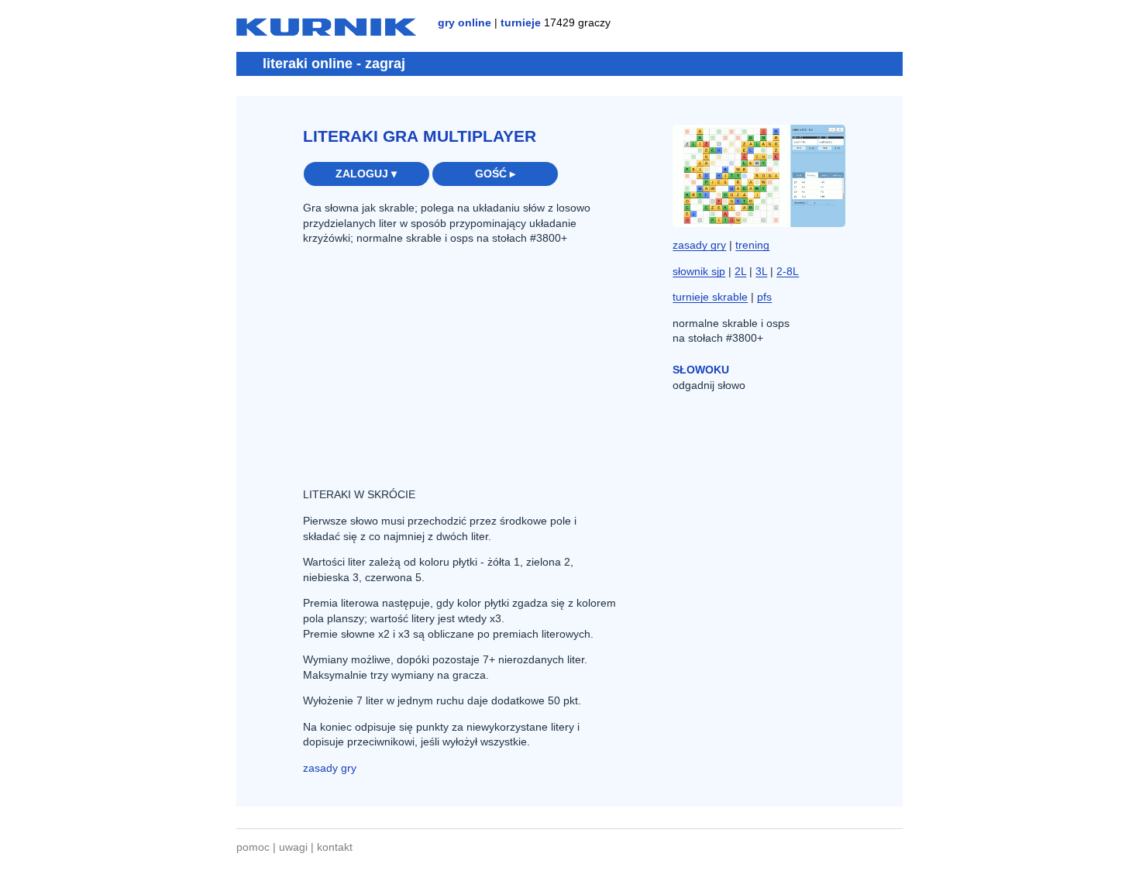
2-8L (787, 271)
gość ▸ (495, 173)
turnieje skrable (710, 297)
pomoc (253, 847)
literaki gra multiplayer (419, 136)
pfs (764, 297)
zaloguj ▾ (366, 173)
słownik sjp (699, 271)
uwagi (293, 847)
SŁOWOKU (701, 369)
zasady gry (329, 768)
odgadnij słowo (709, 385)
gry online (464, 22)
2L (740, 271)
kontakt (335, 847)
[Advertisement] (419, 365)
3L (761, 271)
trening (752, 245)
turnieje (521, 22)
